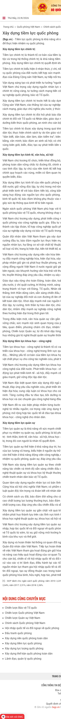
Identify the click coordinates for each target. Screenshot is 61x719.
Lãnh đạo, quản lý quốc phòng (23, 658)
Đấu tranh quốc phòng (18, 633)
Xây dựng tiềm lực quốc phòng (23, 643)
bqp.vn (56, 707)
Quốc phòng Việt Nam (28, 26)
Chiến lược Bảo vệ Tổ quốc (21, 607)
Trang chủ (8, 26)
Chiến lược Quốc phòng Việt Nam (25, 612)
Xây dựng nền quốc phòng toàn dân (26, 638)
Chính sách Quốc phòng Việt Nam (25, 623)
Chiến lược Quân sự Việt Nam (22, 618)
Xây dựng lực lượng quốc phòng (24, 648)
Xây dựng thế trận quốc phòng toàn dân (29, 653)
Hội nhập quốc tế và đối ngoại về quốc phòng (32, 628)
